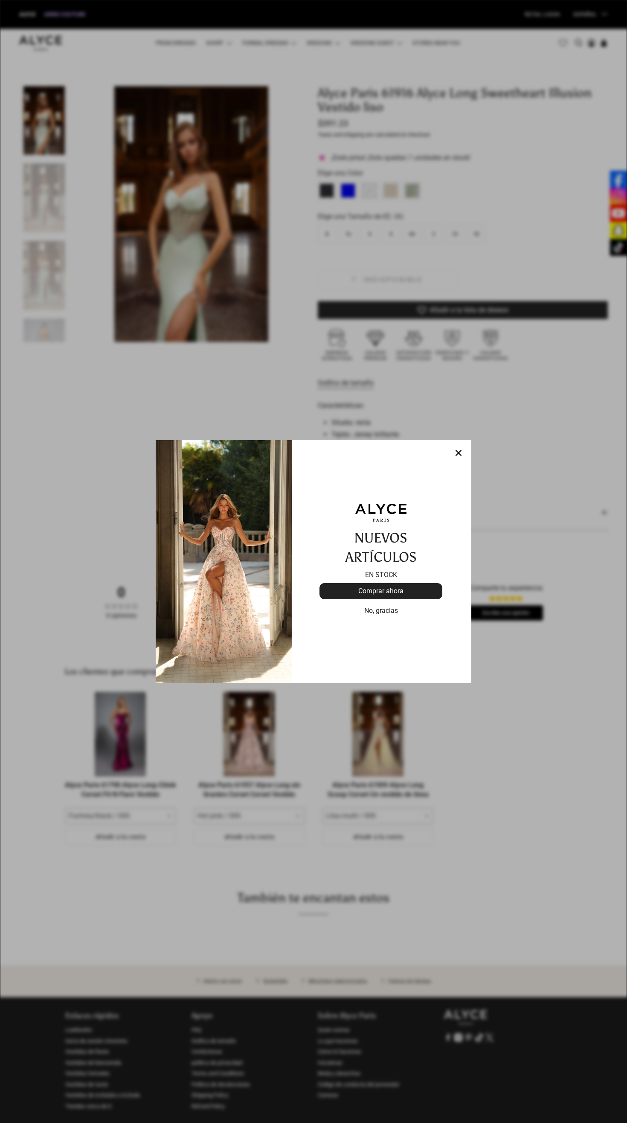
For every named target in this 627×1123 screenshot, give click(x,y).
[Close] (458, 453)
